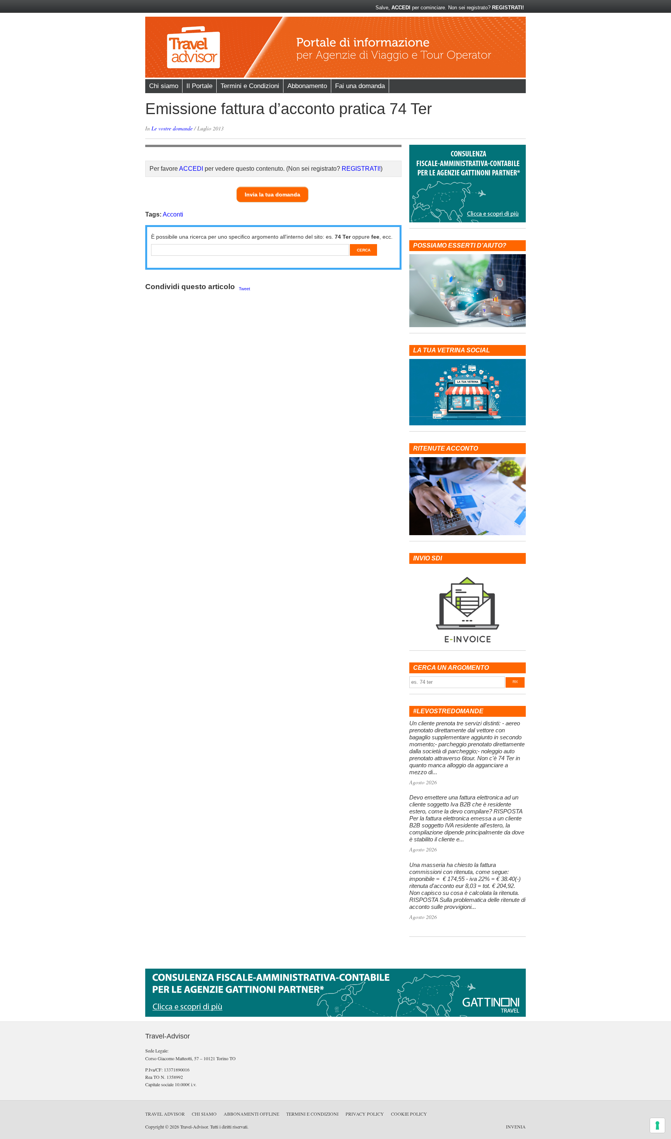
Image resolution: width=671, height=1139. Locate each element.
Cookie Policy (409, 1114)
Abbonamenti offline (251, 1114)
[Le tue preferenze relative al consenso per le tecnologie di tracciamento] (657, 1125)
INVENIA (516, 1126)
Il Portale (199, 86)
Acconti (173, 214)
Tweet (244, 288)
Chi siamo (163, 86)
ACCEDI (400, 7)
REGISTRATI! (508, 7)
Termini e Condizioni (250, 86)
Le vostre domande (172, 128)
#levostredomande (448, 711)
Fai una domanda (360, 86)
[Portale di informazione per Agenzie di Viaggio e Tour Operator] (335, 76)
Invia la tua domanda (272, 194)
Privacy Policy (365, 1114)
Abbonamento (307, 86)
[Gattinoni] (335, 1015)
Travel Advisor (165, 1114)
